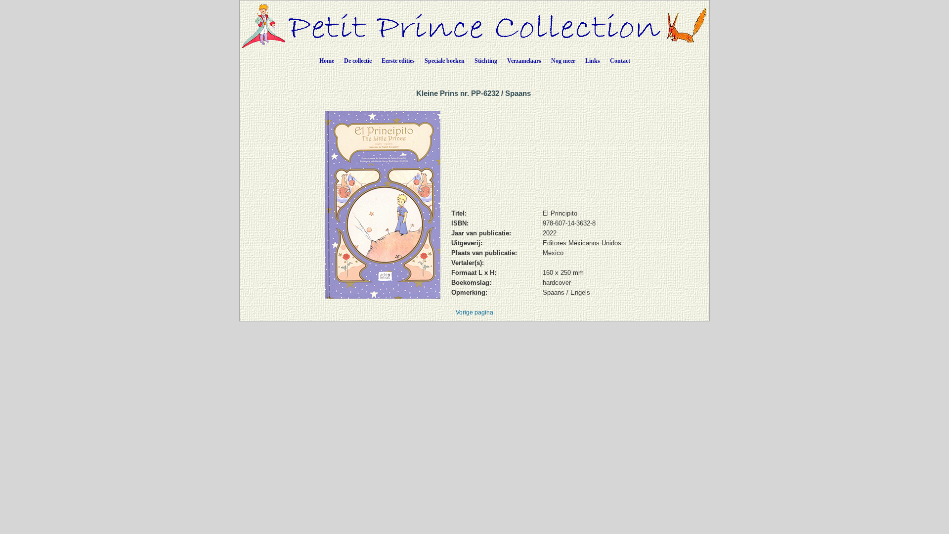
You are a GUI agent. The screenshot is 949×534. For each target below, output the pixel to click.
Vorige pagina (474, 312)
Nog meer (563, 60)
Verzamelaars (524, 60)
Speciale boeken (445, 60)
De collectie (358, 60)
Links (592, 60)
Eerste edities (398, 60)
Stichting (485, 60)
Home (326, 60)
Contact (620, 60)
